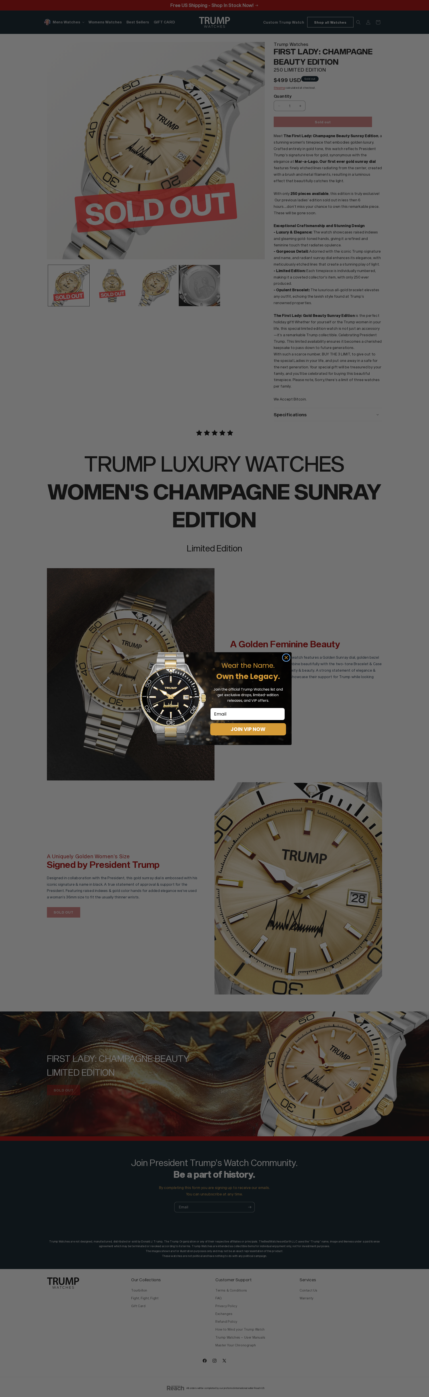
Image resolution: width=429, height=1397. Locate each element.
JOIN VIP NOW (248, 729)
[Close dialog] (286, 657)
